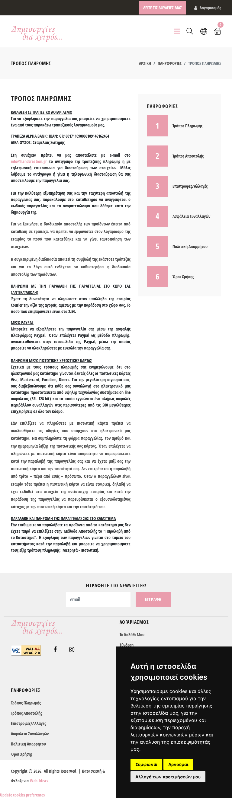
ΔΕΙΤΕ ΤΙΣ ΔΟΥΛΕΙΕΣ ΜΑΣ (162, 8)
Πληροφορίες (170, 63)
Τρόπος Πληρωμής (26, 703)
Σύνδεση (127, 645)
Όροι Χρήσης (21, 754)
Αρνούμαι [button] (178, 764)
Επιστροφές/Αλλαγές (28, 723)
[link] (55, 650)
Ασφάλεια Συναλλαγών (30, 733)
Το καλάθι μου (132, 634)
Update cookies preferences (22, 795)
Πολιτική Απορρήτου (28, 744)
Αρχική (145, 63)
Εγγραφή (153, 599)
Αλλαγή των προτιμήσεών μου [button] (168, 776)
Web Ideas (39, 781)
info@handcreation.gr (29, 161)
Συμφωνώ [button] (146, 764)
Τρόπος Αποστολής (26, 713)
